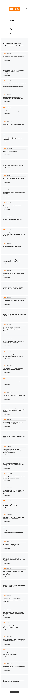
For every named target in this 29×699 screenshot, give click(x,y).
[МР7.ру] (14, 9)
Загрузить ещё (14, 692)
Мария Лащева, (13, 45)
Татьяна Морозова (19, 86)
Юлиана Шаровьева (6, 46)
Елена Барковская (6, 60)
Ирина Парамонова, (20, 45)
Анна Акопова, (5, 86)
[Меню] (2, 9)
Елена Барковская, (6, 45)
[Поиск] (27, 9)
